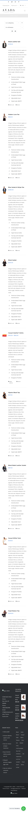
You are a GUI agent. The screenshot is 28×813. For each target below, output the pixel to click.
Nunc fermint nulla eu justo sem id (7, 754)
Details (18, 104)
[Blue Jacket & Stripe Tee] (4, 190)
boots (22, 732)
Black (17, 732)
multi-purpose (19, 748)
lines (17, 745)
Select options (11, 382)
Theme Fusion (6, 788)
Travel (23, 762)
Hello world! (6, 732)
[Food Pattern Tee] (4, 613)
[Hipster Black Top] (4, 395)
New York (18, 751)
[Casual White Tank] (4, 540)
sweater (18, 762)
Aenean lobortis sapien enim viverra (7, 738)
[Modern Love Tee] (4, 117)
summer (18, 759)
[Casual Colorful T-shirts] (4, 335)
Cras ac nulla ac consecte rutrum (7, 770)
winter (17, 767)
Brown (17, 734)
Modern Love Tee (13, 114)
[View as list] (15, 31)
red (23, 753)
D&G (17, 737)
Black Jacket (12, 260)
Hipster (21, 743)
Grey (23, 740)
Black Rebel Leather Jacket (17, 465)
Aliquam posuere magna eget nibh (7, 762)
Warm (17, 764)
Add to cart (11, 104)
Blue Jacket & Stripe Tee (16, 187)
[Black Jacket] (4, 262)
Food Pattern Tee (13, 611)
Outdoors (18, 753)
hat (17, 743)
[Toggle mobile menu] (25, 10)
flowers (18, 740)
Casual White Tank (14, 538)
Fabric (21, 737)
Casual (22, 734)
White (22, 764)
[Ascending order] (22, 22)
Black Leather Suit (14, 41)
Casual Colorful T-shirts (15, 333)
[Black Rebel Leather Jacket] (4, 468)
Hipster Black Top (14, 392)
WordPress (14, 790)
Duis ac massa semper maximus (7, 746)
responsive (18, 756)
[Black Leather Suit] (4, 44)
